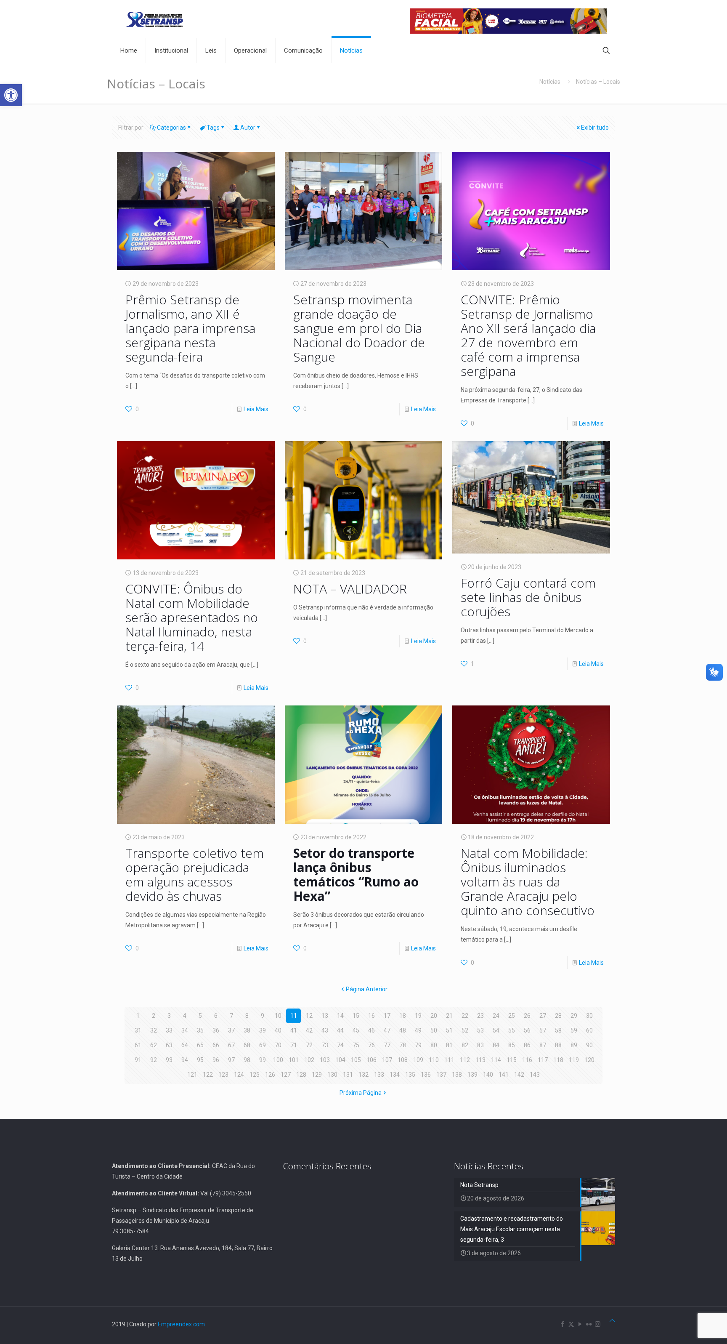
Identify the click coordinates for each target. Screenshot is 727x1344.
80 (433, 1045)
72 (309, 1045)
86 (527, 1045)
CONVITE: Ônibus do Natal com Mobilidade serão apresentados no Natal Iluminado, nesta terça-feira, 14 (191, 617)
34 (184, 1030)
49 (418, 1030)
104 (340, 1060)
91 (138, 1060)
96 (215, 1060)
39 (262, 1030)
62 (153, 1045)
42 (309, 1030)
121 (192, 1074)
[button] (11, 95)
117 (543, 1060)
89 (573, 1045)
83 (480, 1045)
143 (535, 1074)
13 (324, 1015)
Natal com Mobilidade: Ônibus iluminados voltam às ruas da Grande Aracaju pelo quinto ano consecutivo (529, 881)
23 (480, 1015)
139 (472, 1074)
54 (496, 1030)
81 (449, 1045)
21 (449, 1015)
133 (379, 1074)
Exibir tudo (595, 127)
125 (254, 1074)
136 (426, 1074)
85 (511, 1045)
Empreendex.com (181, 1324)
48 (402, 1030)
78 (402, 1045)
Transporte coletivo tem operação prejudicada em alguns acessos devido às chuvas (194, 874)
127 (286, 1074)
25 (511, 1015)
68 (247, 1045)
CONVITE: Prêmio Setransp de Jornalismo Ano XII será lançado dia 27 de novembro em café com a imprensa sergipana (528, 335)
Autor (247, 127)
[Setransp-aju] (154, 19)
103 (325, 1060)
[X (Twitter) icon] (571, 1324)
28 (558, 1015)
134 (395, 1074)
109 (418, 1060)
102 (309, 1060)
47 (387, 1030)
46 (371, 1030)
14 (340, 1015)
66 (215, 1045)
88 (558, 1045)
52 (465, 1030)
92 (153, 1060)
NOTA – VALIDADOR (350, 588)
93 (169, 1060)
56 (527, 1030)
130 (332, 1074)
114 (496, 1060)
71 (293, 1045)
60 (589, 1030)
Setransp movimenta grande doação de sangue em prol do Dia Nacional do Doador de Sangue (359, 328)
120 (589, 1060)
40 (278, 1030)
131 (348, 1074)
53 (480, 1030)
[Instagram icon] (597, 1324)
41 (293, 1030)
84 (496, 1045)
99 (262, 1060)
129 (317, 1074)
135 (410, 1074)
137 (441, 1074)
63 (169, 1045)
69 (262, 1045)
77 (387, 1045)
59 (573, 1030)
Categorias (171, 127)
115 (512, 1060)
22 (465, 1015)
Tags (213, 127)
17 (387, 1015)
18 (402, 1015)
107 (387, 1060)
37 (231, 1030)
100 (278, 1060)
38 (247, 1030)
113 (480, 1060)
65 (200, 1045)
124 (239, 1074)
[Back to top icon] (612, 1320)
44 (340, 1030)
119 (574, 1060)
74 (340, 1045)
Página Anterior (366, 989)
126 (270, 1074)
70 (278, 1045)
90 (589, 1045)
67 (231, 1045)
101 (294, 1060)
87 (542, 1045)
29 (573, 1015)
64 (184, 1045)
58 (558, 1030)
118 (558, 1060)
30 (589, 1015)
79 (418, 1045)
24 (496, 1015)
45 (356, 1030)
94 (184, 1060)
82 (465, 1045)
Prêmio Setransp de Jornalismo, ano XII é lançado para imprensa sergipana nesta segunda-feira (190, 328)
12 (309, 1015)
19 (418, 1015)
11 (293, 1015)
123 (223, 1074)
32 (153, 1030)
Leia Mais (256, 409)
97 (231, 1060)
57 (542, 1030)
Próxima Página (361, 1092)
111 (449, 1060)
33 (169, 1030)
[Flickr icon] (589, 1324)
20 (433, 1015)
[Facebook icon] (562, 1324)
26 (527, 1015)
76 (371, 1045)
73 (324, 1045)
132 (363, 1074)
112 (465, 1060)
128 (301, 1074)
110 (434, 1060)
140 (488, 1074)
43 (324, 1030)
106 (371, 1060)
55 (511, 1030)
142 (519, 1074)
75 (356, 1045)
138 (457, 1074)
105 (356, 1060)
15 (356, 1015)
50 (433, 1030)
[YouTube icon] (580, 1324)
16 (371, 1015)
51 (449, 1030)
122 (208, 1074)
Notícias (549, 81)
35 (200, 1030)
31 (138, 1030)
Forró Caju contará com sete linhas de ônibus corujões (528, 597)
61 (138, 1045)
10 (278, 1015)
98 (247, 1060)
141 (504, 1074)
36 (215, 1030)
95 (200, 1060)
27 (542, 1015)
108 (403, 1060)
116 (527, 1060)
